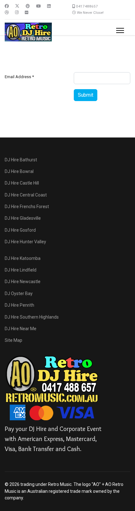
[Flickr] (26, 12)
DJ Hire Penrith (19, 305)
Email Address (19, 76)
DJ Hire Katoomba (22, 258)
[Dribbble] (7, 12)
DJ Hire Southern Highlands (32, 317)
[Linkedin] (49, 6)
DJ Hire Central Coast (26, 194)
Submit (85, 95)
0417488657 (87, 6)
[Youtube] (38, 6)
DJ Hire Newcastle (22, 281)
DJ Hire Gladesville (23, 218)
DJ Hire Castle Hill (22, 183)
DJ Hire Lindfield (20, 269)
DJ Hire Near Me (20, 328)
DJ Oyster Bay (19, 293)
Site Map (13, 340)
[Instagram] (17, 12)
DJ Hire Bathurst (21, 159)
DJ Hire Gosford (20, 230)
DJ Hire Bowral (19, 171)
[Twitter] (17, 6)
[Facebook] (7, 6)
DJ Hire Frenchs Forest (27, 206)
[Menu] (120, 30)
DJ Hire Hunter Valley (25, 241)
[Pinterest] (28, 6)
